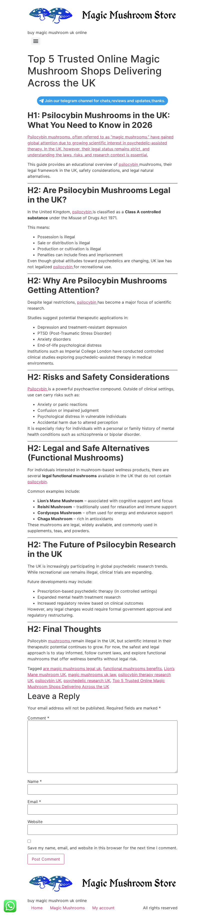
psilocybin (129, 164)
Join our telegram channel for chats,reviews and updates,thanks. (105, 100)
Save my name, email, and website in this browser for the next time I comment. (102, 848)
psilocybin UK (48, 680)
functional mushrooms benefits (132, 668)
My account (103, 907)
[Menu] (35, 41)
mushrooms (59, 640)
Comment (38, 718)
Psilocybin (38, 388)
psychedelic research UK (87, 680)
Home (36, 907)
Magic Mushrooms (67, 907)
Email (34, 802)
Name (35, 781)
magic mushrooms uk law (92, 674)
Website (35, 822)
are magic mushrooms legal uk (72, 668)
